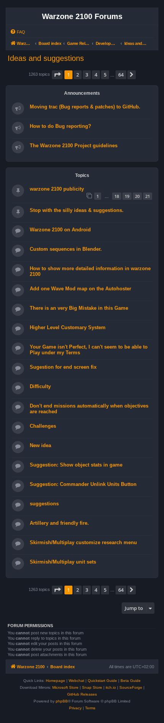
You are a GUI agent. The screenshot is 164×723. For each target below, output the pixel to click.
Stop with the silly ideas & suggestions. (77, 210)
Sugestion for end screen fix (63, 367)
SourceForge (130, 687)
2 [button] (77, 74)
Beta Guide (131, 680)
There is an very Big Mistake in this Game (79, 308)
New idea (40, 445)
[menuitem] (17, 32)
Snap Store (92, 687)
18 (116, 196)
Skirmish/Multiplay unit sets (63, 562)
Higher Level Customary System (68, 327)
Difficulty (40, 386)
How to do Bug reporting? (60, 126)
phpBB (62, 701)
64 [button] (121, 74)
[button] (57, 74)
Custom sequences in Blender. (66, 249)
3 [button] (86, 74)
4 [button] (96, 74)
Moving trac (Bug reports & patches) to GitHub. (85, 107)
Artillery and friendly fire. (59, 523)
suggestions (44, 503)
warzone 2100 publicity (57, 189)
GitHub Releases (82, 694)
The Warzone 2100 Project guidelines (73, 145)
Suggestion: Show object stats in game (76, 465)
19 (127, 196)
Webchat (76, 680)
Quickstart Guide (102, 680)
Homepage (55, 680)
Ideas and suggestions (46, 58)
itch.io (111, 687)
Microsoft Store (65, 687)
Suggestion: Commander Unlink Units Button (83, 484)
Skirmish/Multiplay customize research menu (83, 542)
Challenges (43, 426)
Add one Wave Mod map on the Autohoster (80, 288)
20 (137, 196)
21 (147, 196)
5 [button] (105, 74)
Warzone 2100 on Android (60, 230)
